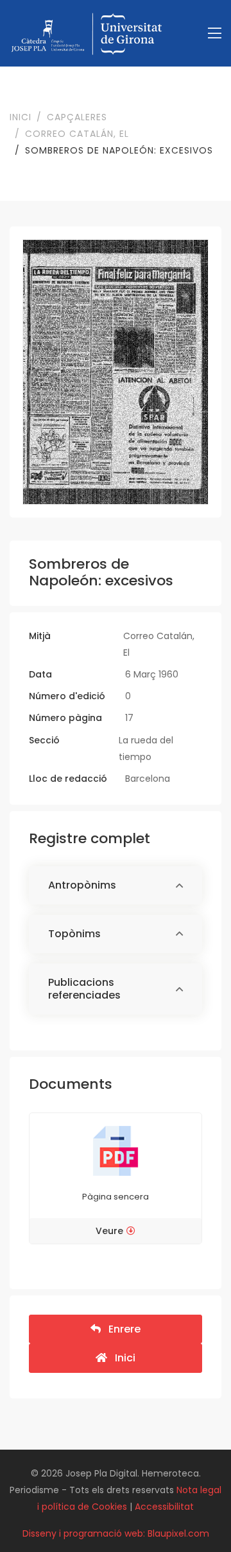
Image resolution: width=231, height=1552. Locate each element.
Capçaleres (77, 117)
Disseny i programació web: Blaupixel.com (115, 1533)
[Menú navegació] (214, 33)
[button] (115, 885)
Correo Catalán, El (77, 133)
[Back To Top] (195, 1516)
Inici (20, 117)
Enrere (121, 1329)
